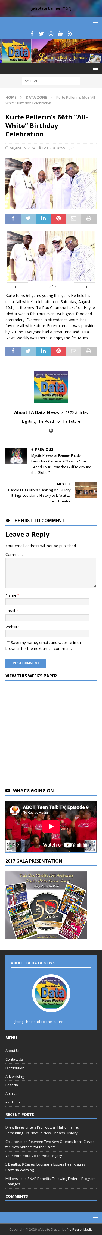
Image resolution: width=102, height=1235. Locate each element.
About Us (12, 1050)
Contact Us (14, 1059)
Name (11, 595)
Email (10, 610)
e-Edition (12, 1102)
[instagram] (51, 33)
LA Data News (53, 147)
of (51, 286)
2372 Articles (76, 412)
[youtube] (60, 33)
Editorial (12, 1084)
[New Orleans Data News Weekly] (51, 59)
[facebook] (32, 33)
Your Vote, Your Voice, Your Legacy (33, 1155)
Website (12, 626)
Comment (14, 554)
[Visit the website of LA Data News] (51, 430)
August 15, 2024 (22, 147)
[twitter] (41, 33)
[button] (94, 22)
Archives (12, 1093)
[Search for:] (51, 80)
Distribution (14, 1067)
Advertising (14, 1076)
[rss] (70, 33)
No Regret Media (80, 1229)
